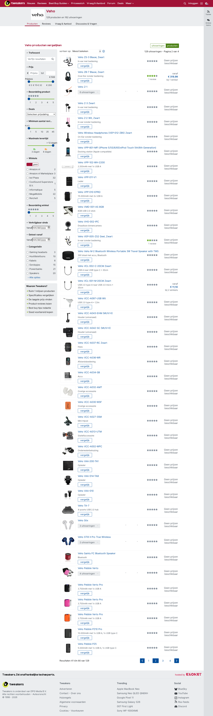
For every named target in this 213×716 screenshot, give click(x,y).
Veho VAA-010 (86, 490)
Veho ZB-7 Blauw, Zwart (91, 72)
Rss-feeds (183, 701)
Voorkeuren (77, 710)
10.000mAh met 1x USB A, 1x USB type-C (98, 633)
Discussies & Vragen (86, 23)
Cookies (64, 710)
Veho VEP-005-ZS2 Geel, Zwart (95, 236)
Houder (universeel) (87, 317)
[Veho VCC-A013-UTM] (68, 436)
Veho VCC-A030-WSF (90, 402)
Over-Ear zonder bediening (90, 76)
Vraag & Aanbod (63, 23)
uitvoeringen (158, 45)
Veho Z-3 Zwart (86, 103)
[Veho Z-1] (68, 91)
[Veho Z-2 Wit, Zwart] (68, 122)
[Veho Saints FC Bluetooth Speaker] (68, 558)
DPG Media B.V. (39, 691)
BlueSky (182, 688)
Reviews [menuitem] (42, 3)
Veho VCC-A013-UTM (90, 431)
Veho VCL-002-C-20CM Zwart (94, 266)
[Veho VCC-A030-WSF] (68, 406)
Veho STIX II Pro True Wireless (94, 536)
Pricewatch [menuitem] (77, 3)
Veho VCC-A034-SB (89, 372)
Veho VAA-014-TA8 (88, 476)
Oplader (81, 465)
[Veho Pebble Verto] (68, 572)
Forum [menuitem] (111, 3)
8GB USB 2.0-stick (86, 211)
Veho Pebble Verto (88, 568)
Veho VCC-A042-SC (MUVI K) (94, 328)
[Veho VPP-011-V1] (68, 181)
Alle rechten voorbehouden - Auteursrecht (24, 694)
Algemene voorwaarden (73, 701)
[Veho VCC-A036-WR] (68, 362)
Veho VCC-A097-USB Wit (92, 298)
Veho (50, 11)
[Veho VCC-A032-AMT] (68, 391)
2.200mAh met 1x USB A (89, 166)
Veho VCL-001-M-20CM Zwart (94, 280)
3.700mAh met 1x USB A (89, 588)
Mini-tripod (83, 421)
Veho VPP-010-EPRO (89, 192)
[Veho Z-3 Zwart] (68, 107)
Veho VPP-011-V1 (87, 177)
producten (172, 45)
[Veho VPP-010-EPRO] (68, 196)
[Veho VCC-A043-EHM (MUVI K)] (68, 317)
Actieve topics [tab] (208, 24)
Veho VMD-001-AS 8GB (91, 206)
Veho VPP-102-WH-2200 (91, 162)
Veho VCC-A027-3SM (90, 416)
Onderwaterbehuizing (88, 450)
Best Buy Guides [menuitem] (58, 3)
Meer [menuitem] (129, 3)
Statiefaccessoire (86, 435)
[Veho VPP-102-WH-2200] (68, 167)
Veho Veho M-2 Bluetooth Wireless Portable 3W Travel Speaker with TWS (118, 251)
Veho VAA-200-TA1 (88, 461)
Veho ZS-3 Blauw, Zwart (91, 57)
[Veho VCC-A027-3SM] (68, 421)
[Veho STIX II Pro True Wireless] (68, 541)
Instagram (183, 697)
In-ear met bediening (88, 61)
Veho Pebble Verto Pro (90, 584)
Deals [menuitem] (120, 3)
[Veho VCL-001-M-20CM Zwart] (68, 285)
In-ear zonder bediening (89, 122)
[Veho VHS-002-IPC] (68, 226)
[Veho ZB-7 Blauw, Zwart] (68, 76)
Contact (64, 693)
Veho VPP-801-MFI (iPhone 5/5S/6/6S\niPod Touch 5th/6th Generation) (117, 147)
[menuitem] (185, 3)
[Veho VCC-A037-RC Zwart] (68, 347)
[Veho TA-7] (68, 510)
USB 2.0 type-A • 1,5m (88, 302)
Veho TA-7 (83, 505)
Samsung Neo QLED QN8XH (132, 693)
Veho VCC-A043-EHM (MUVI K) (95, 313)
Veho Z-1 (82, 86)
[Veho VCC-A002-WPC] (68, 451)
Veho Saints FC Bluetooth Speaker (96, 553)
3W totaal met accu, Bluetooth (92, 255)
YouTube (183, 693)
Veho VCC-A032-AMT (90, 387)
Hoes (80, 347)
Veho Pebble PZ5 (87, 643)
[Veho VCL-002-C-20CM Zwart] (68, 270)
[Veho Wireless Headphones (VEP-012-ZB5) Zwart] (68, 137)
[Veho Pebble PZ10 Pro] (68, 633)
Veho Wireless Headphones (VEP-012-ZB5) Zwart (105, 132)
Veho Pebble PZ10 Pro (90, 629)
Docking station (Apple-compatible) (95, 151)
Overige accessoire (87, 391)
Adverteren (66, 688)
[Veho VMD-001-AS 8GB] (68, 211)
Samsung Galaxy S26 (128, 701)
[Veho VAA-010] (68, 495)
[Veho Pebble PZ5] (68, 648)
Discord (182, 706)
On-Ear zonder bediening (90, 137)
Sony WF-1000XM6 (127, 710)
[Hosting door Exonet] (188, 674)
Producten (32, 23)
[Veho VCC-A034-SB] (68, 377)
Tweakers (7, 691)
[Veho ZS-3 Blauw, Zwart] (68, 61)
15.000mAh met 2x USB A (90, 196)
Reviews (46, 23)
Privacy (64, 706)
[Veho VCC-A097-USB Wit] (68, 303)
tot (42, 73)
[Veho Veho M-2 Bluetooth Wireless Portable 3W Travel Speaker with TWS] (68, 255)
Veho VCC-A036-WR (89, 357)
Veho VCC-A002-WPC (90, 446)
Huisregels (65, 697)
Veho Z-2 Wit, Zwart (89, 118)
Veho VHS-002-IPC (88, 221)
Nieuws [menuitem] (31, 3)
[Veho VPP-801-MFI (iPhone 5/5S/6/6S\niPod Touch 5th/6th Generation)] (68, 152)
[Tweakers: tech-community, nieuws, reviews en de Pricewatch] (14, 3)
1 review (152, 79)
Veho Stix (83, 520)
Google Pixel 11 (125, 697)
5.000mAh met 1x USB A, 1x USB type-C (97, 648)
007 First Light (125, 706)
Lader (80, 181)
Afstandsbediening (87, 361)
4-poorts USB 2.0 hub (88, 509)
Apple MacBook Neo (128, 688)
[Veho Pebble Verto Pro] (68, 589)
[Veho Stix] (68, 525)
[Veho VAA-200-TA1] (68, 465)
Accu (80, 376)
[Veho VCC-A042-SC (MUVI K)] (68, 332)
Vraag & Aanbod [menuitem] (96, 3)
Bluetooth (82, 557)
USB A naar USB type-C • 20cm (93, 270)
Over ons (76, 693)
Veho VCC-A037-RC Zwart (92, 342)
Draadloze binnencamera (90, 225)
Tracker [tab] (208, 14)
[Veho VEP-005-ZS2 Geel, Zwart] (68, 241)
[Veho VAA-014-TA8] (68, 480)
